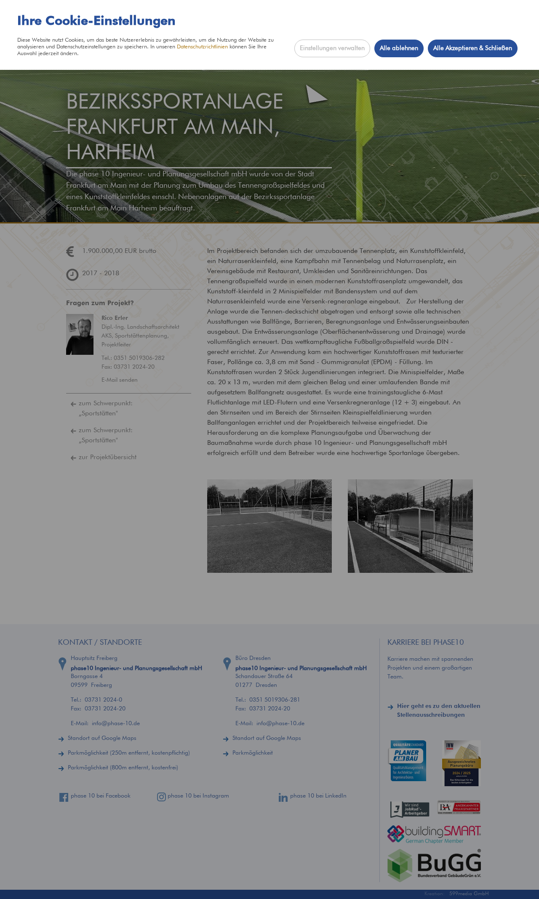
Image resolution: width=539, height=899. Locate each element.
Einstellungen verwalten (332, 48)
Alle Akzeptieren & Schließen (472, 48)
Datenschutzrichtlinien (202, 47)
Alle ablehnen (399, 48)
